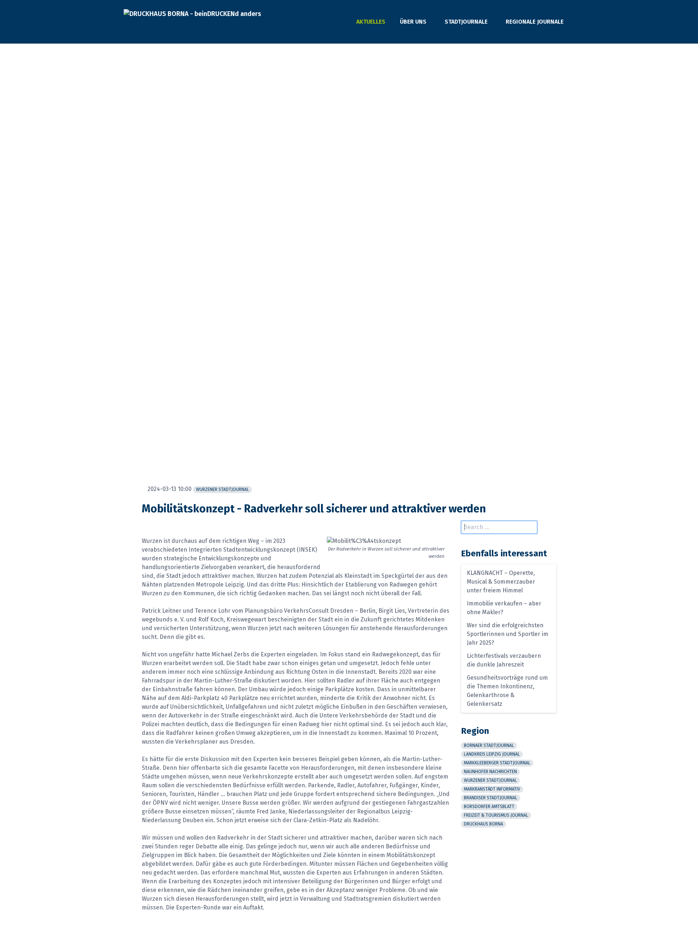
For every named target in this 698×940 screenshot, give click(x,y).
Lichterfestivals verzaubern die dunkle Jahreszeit (504, 660)
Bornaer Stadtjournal (489, 745)
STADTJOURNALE (466, 21)
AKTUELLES (370, 21)
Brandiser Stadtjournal (490, 797)
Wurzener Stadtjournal (222, 489)
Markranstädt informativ (492, 789)
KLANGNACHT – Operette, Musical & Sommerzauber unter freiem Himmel (501, 581)
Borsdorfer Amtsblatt (489, 806)
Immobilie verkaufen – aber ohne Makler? (504, 608)
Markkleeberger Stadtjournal (497, 762)
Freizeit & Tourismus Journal (496, 815)
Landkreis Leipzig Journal (492, 754)
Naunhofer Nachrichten (490, 771)
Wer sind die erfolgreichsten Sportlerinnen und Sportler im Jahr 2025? (507, 634)
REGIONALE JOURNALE (534, 21)
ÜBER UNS (413, 21)
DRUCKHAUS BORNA (483, 824)
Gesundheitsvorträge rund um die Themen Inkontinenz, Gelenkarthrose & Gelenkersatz (507, 690)
